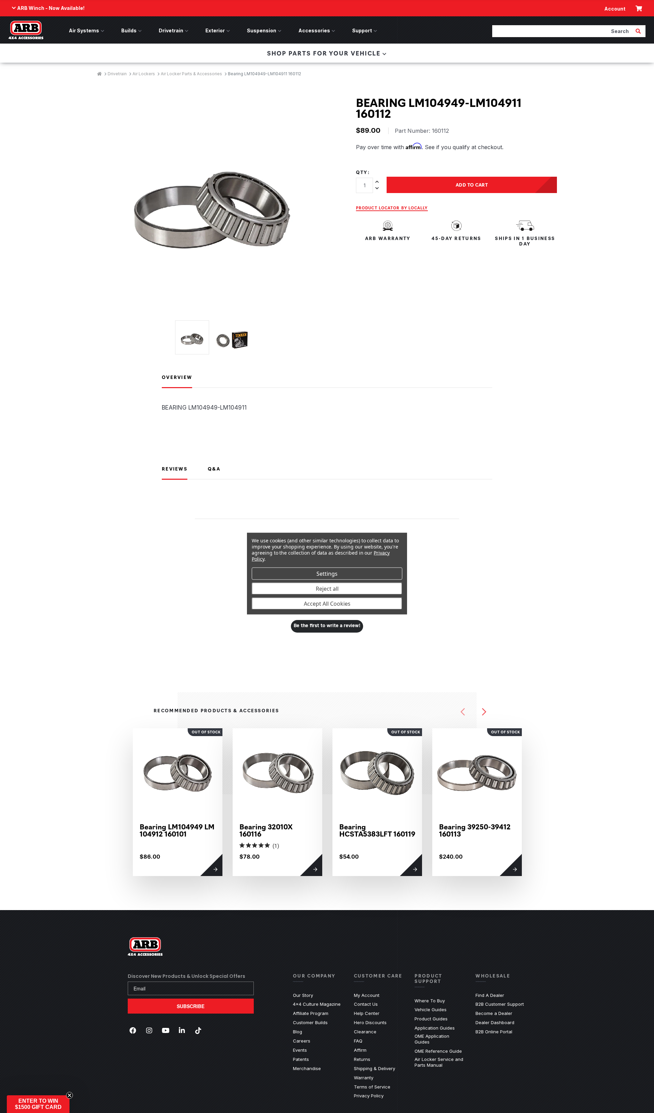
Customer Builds (310, 1022)
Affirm (360, 1050)
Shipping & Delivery (374, 1068)
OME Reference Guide (438, 1051)
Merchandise (307, 1068)
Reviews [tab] (174, 468)
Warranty (363, 1077)
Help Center (366, 1013)
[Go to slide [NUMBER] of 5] (462, 711)
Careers (301, 1041)
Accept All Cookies (327, 603)
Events (300, 1050)
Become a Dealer (494, 1013)
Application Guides (435, 1028)
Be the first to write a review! (327, 625)
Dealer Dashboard (495, 1022)
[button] (38, 1104)
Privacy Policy (369, 1095)
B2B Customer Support (500, 1004)
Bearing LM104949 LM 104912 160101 (177, 830)
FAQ (358, 1041)
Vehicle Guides (431, 1009)
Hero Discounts (370, 1022)
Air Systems (84, 30)
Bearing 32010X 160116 (266, 830)
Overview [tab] (177, 377)
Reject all (327, 588)
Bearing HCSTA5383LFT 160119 (377, 830)
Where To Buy (430, 1000)
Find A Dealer (490, 995)
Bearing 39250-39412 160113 (475, 830)
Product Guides (431, 1018)
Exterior (215, 30)
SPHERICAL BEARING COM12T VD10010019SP (575, 833)
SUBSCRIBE (190, 1006)
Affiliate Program (310, 1013)
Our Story (303, 995)
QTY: (363, 172)
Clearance (365, 1031)
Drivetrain (171, 30)
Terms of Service (372, 1087)
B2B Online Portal (494, 1031)
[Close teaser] (69, 1095)
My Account (366, 995)
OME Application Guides (440, 1039)
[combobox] (563, 31)
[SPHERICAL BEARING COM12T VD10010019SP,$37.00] (577, 773)
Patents (301, 1059)
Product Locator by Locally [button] (392, 207)
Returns (362, 1059)
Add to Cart (472, 184)
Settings (327, 573)
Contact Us (366, 1004)
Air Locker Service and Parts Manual (440, 1062)
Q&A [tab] (214, 468)
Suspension (261, 30)
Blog (297, 1031)
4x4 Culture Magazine (317, 1004)
